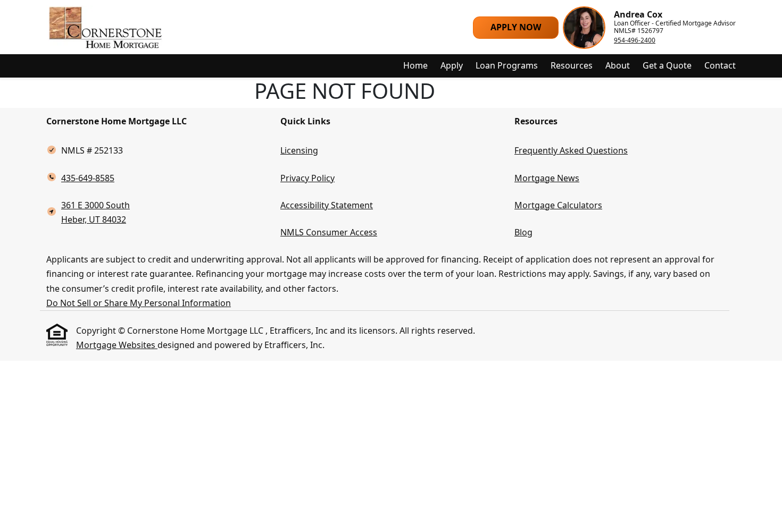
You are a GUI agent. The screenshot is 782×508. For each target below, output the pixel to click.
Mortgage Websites (116, 345)
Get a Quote (667, 65)
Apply (451, 65)
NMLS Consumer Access (328, 232)
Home (415, 65)
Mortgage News (546, 178)
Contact (720, 65)
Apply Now (515, 27)
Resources (572, 65)
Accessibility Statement (326, 205)
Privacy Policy (307, 178)
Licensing (299, 150)
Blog (523, 232)
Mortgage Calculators (558, 205)
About (617, 65)
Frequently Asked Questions (571, 150)
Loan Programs (507, 65)
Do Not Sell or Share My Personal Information (138, 303)
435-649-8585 (87, 178)
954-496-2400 (634, 40)
